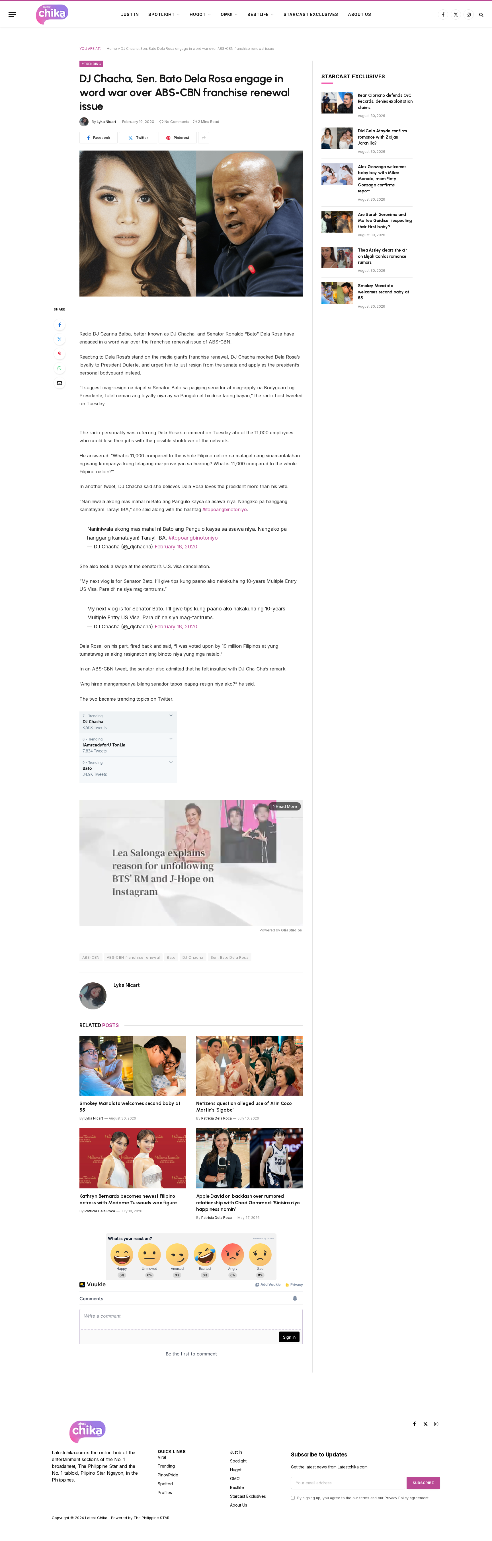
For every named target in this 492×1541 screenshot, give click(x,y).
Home (112, 48)
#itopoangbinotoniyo (224, 509)
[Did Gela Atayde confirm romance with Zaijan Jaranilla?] (337, 138)
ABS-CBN (91, 957)
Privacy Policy (397, 1498)
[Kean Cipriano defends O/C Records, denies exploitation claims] (337, 103)
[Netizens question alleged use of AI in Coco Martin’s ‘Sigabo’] (249, 1066)
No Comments (177, 121)
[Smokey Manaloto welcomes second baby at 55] (132, 1066)
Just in (130, 14)
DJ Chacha (193, 957)
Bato (171, 957)
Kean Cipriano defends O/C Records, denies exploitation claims (385, 101)
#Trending (91, 64)
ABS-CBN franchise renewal (133, 957)
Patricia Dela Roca (216, 1118)
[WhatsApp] (59, 368)
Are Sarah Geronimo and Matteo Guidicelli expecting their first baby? (385, 220)
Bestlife (258, 14)
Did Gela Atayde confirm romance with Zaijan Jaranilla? (382, 137)
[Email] (59, 382)
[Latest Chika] (52, 14)
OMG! (227, 14)
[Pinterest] (59, 353)
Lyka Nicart (106, 121)
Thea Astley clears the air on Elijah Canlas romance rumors (382, 256)
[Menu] (12, 14)
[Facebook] (59, 324)
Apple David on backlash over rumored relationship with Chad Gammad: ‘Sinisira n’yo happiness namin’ (248, 1202)
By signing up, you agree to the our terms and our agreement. (362, 1498)
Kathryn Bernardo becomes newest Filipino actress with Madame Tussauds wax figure (128, 1199)
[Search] (480, 14)
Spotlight (161, 14)
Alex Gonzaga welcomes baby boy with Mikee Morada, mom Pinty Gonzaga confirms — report (382, 179)
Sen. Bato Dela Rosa (230, 957)
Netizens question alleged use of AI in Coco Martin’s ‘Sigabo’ (244, 1106)
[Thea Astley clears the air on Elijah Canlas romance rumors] (337, 257)
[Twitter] (59, 339)
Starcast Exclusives (311, 14)
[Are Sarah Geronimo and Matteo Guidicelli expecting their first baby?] (337, 222)
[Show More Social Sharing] (203, 137)
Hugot (198, 14)
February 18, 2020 (176, 547)
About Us (359, 14)
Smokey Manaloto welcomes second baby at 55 (129, 1106)
